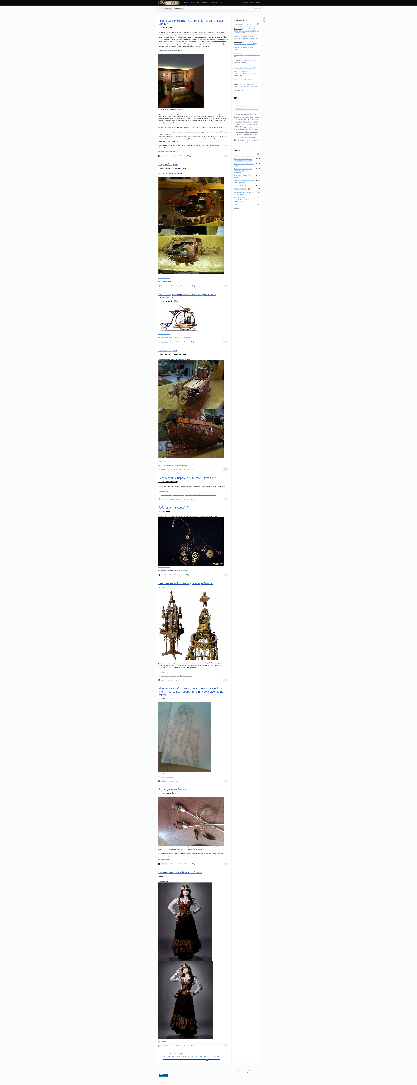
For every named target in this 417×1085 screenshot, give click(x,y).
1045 (196, 1056)
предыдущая (170, 1053)
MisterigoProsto (238, 29)
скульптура (253, 134)
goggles (240, 114)
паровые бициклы (189, 337)
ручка (236, 132)
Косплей (249, 124)
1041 (180, 1056)
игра (244, 122)
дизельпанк (239, 119)
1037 (164, 1056)
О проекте (214, 3)
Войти (258, 2)
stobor (162, 680)
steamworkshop (165, 285)
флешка (237, 139)
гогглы (247, 117)
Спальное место (164, 109)
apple (162, 575)
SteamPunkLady (238, 60)
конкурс (243, 124)
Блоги (192, 3)
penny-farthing (164, 342)
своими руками (242, 134)
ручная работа (244, 132)
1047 (205, 1056)
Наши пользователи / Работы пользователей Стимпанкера (243, 160)
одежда (236, 129)
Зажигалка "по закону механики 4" (244, 68)
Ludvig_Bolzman (165, 864)
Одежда (161, 876)
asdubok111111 (238, 79)
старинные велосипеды (167, 495)
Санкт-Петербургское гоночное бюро (205, 495)
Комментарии (238, 24)
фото (186, 570)
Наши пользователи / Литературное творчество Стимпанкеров (242, 199)
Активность (205, 3)
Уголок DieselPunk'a (240, 186)
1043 (188, 1056)
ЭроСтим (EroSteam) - (240, 189)
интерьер (249, 122)
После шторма (167, 350)
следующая (182, 1053)
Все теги (236, 101)
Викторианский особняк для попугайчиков (185, 583)
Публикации (248, 24)
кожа (238, 124)
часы (248, 139)
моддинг (250, 127)
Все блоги (236, 208)
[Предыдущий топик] (264, 17)
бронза (236, 117)
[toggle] (187, 168)
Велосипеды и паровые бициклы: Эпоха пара (187, 478)
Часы (235, 49)
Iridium (235, 71)
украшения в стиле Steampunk (175, 570)
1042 (184, 1056)
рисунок (165, 777)
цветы (168, 859)
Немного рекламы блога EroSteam (180, 872)
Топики (186, 3)
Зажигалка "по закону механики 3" (244, 44)
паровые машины (179, 495)
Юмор (246, 142)
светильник (254, 132)
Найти (258, 8)
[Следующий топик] (264, 21)
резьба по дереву (175, 676)
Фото (244, 140)
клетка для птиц (165, 676)
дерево (256, 117)
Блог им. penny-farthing (168, 301)
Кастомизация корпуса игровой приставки (247, 55)
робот (257, 129)
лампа (255, 124)
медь (244, 126)
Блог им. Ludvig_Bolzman (168, 793)
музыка (255, 127)
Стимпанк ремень (239, 62)
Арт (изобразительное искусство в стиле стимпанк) (244, 182)
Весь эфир (237, 90)
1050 (217, 1056)
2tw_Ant (166, 1045)
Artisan (162, 156)
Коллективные (168, 8)
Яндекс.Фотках (178, 109)
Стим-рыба (164, 281)
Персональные (179, 8)
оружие (242, 129)
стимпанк (242, 137)
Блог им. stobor (164, 587)
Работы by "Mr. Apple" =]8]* (175, 507)
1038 (168, 1056)
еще (222, 3)
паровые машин (179, 337)
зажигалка (247, 119)
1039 (172, 1056)
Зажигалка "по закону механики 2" (244, 38)
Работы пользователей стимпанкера (171, 465)
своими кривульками (166, 151)
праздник (163, 859)
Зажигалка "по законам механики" (244, 86)
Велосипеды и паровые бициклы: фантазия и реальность (187, 295)
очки (246, 129)
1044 (192, 1056)
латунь (238, 126)
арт (256, 114)
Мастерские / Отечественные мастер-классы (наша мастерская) (243, 171)
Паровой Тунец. (168, 164)
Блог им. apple (164, 511)
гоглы (251, 117)
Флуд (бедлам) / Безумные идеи (172, 168)
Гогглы (236, 81)
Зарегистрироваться (248, 2)
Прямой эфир (241, 20)
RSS (242, 90)
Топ (235, 154)
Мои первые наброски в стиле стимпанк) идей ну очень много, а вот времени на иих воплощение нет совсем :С (191, 691)
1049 (213, 1056)
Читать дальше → (164, 278)
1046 (201, 1056)
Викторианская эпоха (186, 676)
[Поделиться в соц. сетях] (180, 156)
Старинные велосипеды (167, 337)
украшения (252, 137)
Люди (197, 3)
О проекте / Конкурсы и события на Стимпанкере (244, 193)
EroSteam (163, 1041)
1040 (176, 1056)
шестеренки (255, 140)
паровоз (251, 129)
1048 (209, 1056)
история (255, 122)
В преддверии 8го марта (174, 789)
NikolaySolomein (238, 36)
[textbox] (246, 108)
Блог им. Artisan (165, 27)
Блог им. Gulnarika (165, 698)
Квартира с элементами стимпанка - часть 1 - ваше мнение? (191, 22)
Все (160, 8)
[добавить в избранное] (184, 156)
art (236, 114)
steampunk (249, 114)
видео (242, 117)
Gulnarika (163, 781)
